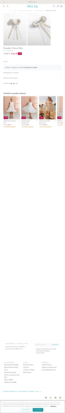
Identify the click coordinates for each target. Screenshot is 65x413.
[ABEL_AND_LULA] (32, 6)
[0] (54, 6)
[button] (32, 67)
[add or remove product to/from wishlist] (19, 121)
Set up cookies (26, 410)
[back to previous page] (7, 16)
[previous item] (4, 2)
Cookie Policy (53, 406)
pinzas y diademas (39, 11)
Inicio (10, 11)
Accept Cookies (37, 410)
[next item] (61, 2)
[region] (32, 407)
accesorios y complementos (25, 11)
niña (15, 11)
